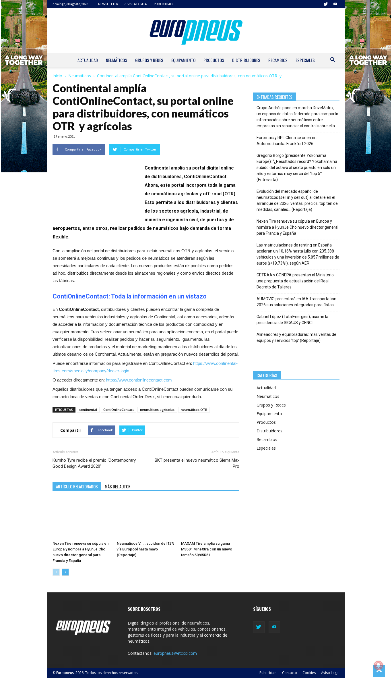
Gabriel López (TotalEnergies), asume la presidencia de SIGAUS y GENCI (292, 319)
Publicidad (268, 672)
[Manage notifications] (378, 665)
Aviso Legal (330, 672)
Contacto (289, 672)
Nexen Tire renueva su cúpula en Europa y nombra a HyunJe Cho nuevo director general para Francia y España (297, 227)
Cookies (309, 672)
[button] (332, 60)
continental (88, 409)
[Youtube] (335, 4)
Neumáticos (116, 60)
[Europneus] (196, 30)
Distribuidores (246, 60)
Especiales (305, 60)
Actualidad (87, 60)
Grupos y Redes (149, 60)
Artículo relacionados (77, 486)
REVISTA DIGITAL (136, 4)
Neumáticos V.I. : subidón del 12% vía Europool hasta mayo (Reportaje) (145, 549)
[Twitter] (325, 4)
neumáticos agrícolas (157, 409)
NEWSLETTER (108, 4)
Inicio (57, 75)
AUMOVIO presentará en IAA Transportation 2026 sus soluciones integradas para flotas (296, 301)
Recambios (278, 60)
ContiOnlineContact (118, 409)
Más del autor (118, 486)
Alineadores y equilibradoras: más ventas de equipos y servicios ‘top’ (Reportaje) (296, 337)
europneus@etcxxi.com (175, 653)
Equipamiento (183, 60)
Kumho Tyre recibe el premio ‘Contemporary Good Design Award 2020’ (94, 463)
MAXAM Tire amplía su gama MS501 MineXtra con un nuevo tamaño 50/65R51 (206, 549)
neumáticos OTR (194, 409)
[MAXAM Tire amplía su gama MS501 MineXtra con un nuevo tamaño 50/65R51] (210, 518)
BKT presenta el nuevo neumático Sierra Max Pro (197, 463)
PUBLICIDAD (163, 4)
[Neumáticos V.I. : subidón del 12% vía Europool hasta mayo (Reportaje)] (146, 518)
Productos (213, 60)
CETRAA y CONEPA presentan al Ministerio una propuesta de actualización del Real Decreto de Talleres (295, 281)
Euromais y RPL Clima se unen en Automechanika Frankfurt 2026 (287, 140)
